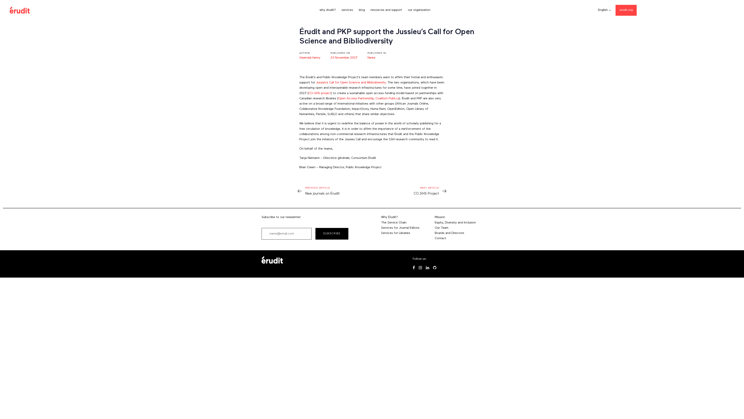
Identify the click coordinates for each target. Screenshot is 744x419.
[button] (604, 10)
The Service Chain (393, 222)
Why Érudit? (389, 217)
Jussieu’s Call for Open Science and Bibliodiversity (351, 82)
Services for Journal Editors (400, 227)
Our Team (441, 227)
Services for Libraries (395, 233)
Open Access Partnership (356, 98)
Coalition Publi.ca (387, 98)
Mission (440, 217)
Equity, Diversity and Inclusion (455, 222)
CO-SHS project (319, 93)
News (371, 57)
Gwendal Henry (309, 57)
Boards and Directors (449, 233)
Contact (440, 238)
